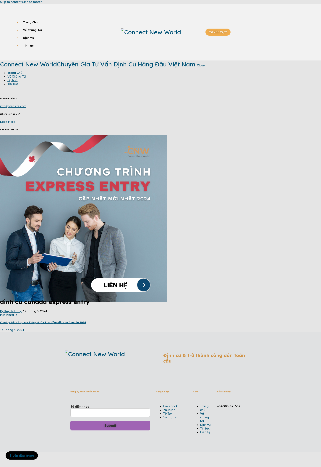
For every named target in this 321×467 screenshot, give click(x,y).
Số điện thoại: (80, 406)
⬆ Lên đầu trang (21, 455)
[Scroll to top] (2, 453)
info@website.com (13, 106)
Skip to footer (32, 2)
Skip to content (11, 2)
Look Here (7, 122)
